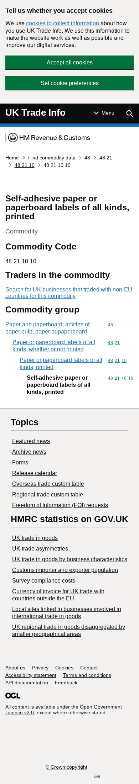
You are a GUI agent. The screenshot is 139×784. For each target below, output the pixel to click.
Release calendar (34, 473)
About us (15, 667)
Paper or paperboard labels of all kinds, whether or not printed (53, 345)
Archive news (29, 452)
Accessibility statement (30, 675)
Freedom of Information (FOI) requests (60, 505)
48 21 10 (25, 165)
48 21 (105, 158)
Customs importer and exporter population (65, 570)
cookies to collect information (62, 23)
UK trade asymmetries (40, 549)
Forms (20, 462)
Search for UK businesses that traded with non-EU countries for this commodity (68, 292)
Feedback (66, 682)
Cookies (64, 667)
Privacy (40, 667)
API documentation (26, 682)
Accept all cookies (70, 62)
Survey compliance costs (43, 581)
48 (87, 158)
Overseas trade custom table (48, 484)
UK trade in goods (35, 538)
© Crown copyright (66, 767)
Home (12, 158)
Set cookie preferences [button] (70, 83)
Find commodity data (52, 158)
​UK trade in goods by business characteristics (69, 559)
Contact (89, 667)
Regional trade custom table (47, 494)
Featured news (31, 441)
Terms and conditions (87, 675)
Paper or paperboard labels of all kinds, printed (61, 363)
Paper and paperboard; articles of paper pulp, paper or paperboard (47, 328)
